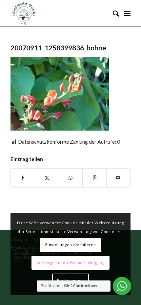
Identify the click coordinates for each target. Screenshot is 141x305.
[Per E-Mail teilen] (118, 178)
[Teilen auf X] (47, 178)
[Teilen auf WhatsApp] (71, 178)
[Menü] (127, 13)
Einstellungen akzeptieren (70, 244)
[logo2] (58, 13)
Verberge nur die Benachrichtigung (71, 262)
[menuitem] (112, 13)
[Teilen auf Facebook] (23, 178)
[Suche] (112, 13)
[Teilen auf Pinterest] (94, 178)
